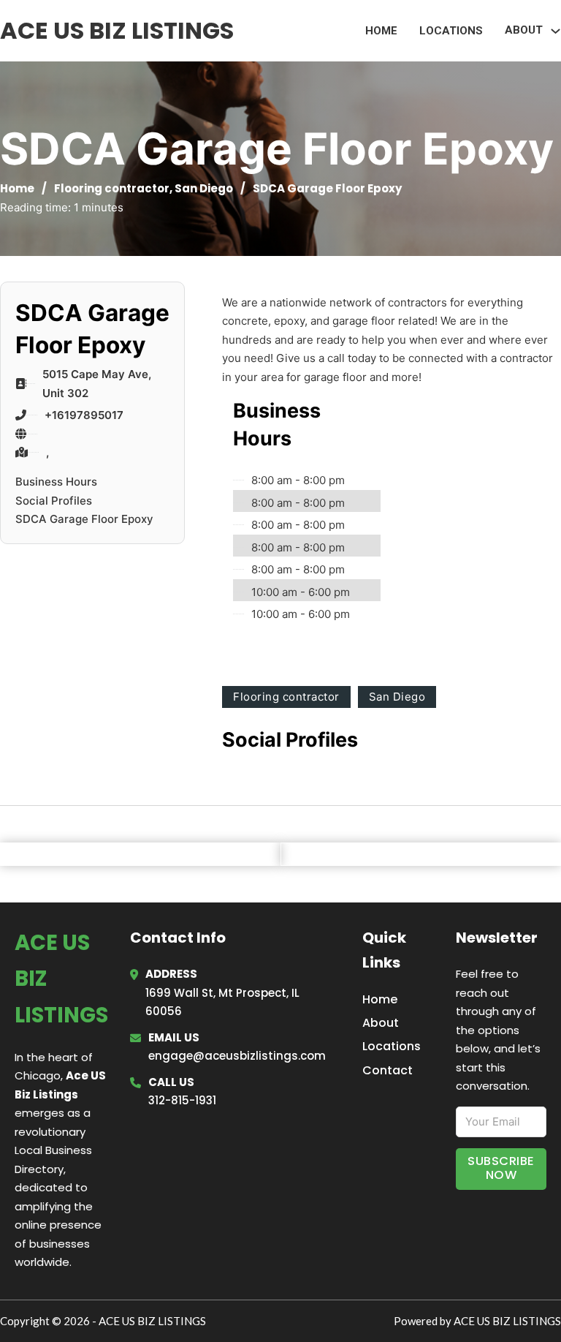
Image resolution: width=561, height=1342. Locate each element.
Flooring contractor (111, 188)
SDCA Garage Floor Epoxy (84, 519)
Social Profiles (53, 501)
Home (381, 30)
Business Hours (56, 482)
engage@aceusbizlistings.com (237, 1055)
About (380, 1022)
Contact (387, 1070)
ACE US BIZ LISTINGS (117, 30)
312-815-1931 (182, 1100)
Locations (451, 30)
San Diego (204, 188)
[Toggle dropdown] (555, 31)
